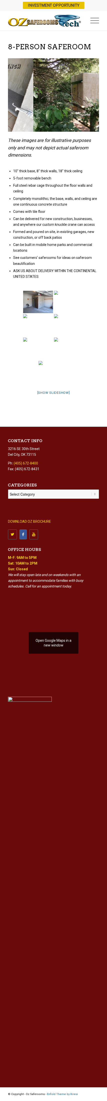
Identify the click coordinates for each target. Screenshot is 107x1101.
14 (71, 125)
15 (75, 125)
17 (83, 125)
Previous (13, 95)
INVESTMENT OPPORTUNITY (53, 5)
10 (55, 125)
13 (67, 125)
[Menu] (92, 21)
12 (63, 125)
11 (59, 125)
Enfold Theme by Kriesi (62, 1094)
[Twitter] (12, 534)
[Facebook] (23, 534)
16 (79, 125)
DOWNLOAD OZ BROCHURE (29, 521)
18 (87, 125)
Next (94, 95)
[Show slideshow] (53, 393)
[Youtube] (34, 534)
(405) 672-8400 (26, 463)
